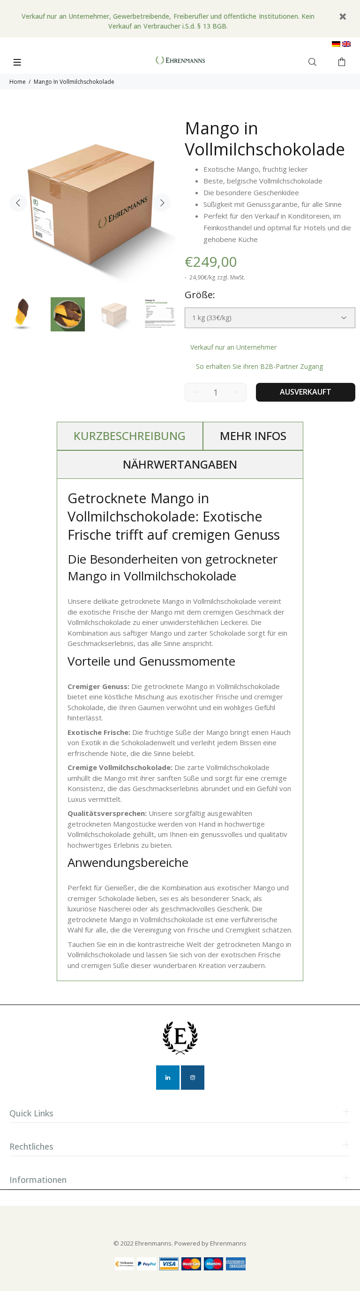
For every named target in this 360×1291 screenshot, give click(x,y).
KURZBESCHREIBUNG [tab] (130, 435)
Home (17, 82)
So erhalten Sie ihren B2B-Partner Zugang (259, 366)
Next (162, 203)
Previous (18, 203)
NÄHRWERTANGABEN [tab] (180, 464)
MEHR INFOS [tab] (253, 435)
